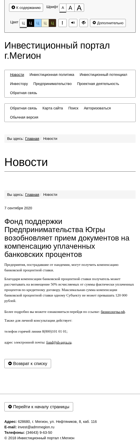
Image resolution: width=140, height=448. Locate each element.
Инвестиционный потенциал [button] (103, 75)
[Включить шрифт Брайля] (62, 23)
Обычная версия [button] (24, 117)
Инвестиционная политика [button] (52, 75)
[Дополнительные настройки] (83, 23)
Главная (32, 139)
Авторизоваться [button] (97, 108)
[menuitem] (17, 74)
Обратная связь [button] (23, 93)
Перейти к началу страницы (40, 406)
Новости (50, 139)
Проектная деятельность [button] (98, 84)
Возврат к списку (29, 363)
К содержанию (28, 8)
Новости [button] (17, 75)
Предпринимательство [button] (52, 84)
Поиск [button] (73, 108)
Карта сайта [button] (52, 108)
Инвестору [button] (19, 84)
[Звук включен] (73, 23)
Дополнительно (109, 23)
